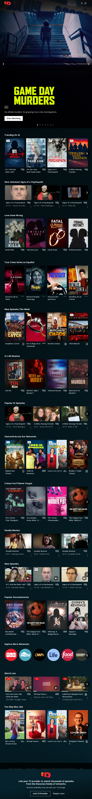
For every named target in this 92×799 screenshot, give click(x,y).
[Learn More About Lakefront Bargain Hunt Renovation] (87, 698)
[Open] (85, 3)
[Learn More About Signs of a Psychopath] (30, 206)
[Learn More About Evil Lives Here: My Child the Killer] (30, 698)
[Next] (88, 64)
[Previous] (3, 64)
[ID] (7, 3)
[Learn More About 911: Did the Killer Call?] (30, 588)
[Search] (81, 3)
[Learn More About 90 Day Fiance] (59, 698)
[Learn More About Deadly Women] (30, 555)
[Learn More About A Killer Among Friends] (59, 428)
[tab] (37, 124)
